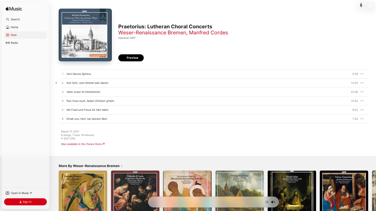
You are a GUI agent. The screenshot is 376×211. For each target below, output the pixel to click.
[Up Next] (267, 202)
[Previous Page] (55, 195)
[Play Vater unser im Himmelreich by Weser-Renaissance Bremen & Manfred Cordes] (63, 92)
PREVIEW (353, 74)
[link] (91, 166)
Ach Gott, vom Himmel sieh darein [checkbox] (87, 82)
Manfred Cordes (208, 33)
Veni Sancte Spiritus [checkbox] (79, 73)
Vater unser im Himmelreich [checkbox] (83, 91)
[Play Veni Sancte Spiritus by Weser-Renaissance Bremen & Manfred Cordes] (63, 74)
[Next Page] (372, 195)
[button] (25, 19)
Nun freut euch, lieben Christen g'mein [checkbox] (90, 100)
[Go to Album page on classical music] (361, 5)
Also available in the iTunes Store (81, 144)
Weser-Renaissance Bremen (152, 33)
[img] (14, 9)
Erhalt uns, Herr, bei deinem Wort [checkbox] (87, 118)
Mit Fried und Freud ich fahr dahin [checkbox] (87, 109)
